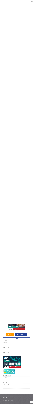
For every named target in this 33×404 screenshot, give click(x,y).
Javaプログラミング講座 (5, 377)
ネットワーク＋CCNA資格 (6, 384)
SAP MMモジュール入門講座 (6, 347)
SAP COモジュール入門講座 (6, 352)
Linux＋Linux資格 (5, 382)
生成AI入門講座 (5, 389)
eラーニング (4, 387)
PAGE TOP (31, 391)
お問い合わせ (10, 334)
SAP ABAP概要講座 (5, 342)
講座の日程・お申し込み (21, 334)
